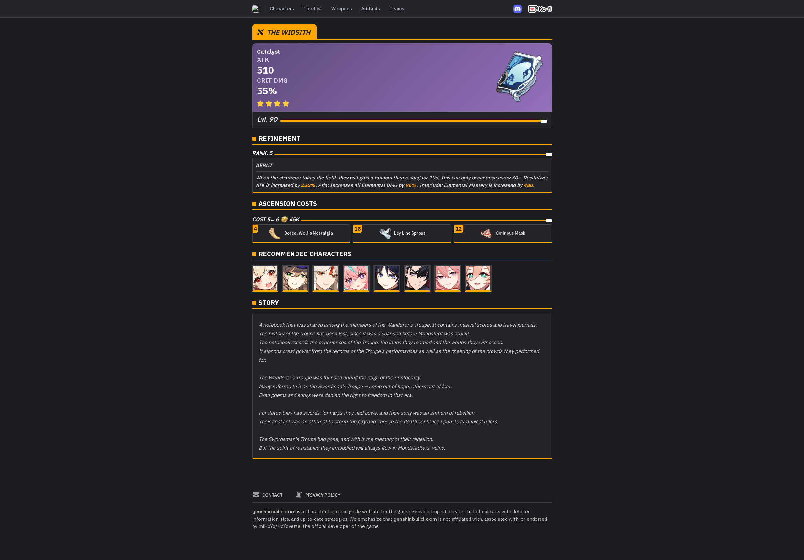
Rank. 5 (262, 153)
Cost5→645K (275, 219)
